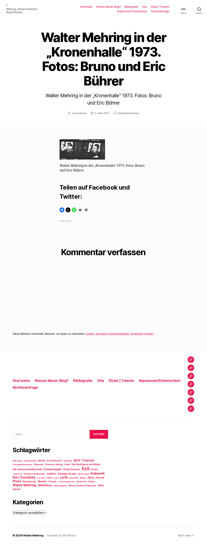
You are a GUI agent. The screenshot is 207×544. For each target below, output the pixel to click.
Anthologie (17, 461)
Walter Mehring (24, 485)
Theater (52, 481)
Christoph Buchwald (22, 464)
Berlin (41, 460)
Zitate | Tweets (159, 6)
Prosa (17, 481)
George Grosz (67, 473)
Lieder (55, 478)
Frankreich (17, 474)
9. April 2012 (102, 113)
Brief (77, 460)
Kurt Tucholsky (24, 477)
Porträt (100, 477)
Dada (67, 464)
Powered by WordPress (61, 535)
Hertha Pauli (83, 474)
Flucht (94, 469)
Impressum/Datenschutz (132, 11)
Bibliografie (131, 6)
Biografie (68, 461)
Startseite (86, 6)
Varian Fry (81, 481)
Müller (83, 478)
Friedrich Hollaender (34, 474)
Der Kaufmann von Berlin (85, 464)
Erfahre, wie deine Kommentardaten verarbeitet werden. (120, 333)
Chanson (88, 460)
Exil (85, 468)
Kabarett (98, 473)
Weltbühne (45, 485)
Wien (101, 485)
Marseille (73, 478)
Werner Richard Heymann (82, 485)
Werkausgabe (60, 485)
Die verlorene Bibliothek (27, 469)
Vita (144, 6)
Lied (49, 477)
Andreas (81, 113)
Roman (42, 481)
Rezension (29, 481)
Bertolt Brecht (54, 460)
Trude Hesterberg (66, 482)
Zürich (16, 489)
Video (91, 481)
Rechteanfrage (160, 11)
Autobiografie (30, 461)
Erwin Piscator (71, 469)
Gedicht (51, 473)
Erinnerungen (52, 469)
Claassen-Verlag (54, 464)
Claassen (38, 464)
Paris (91, 477)
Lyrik (64, 477)
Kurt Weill (41, 478)
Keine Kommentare (128, 113)
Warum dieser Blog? (108, 6)
